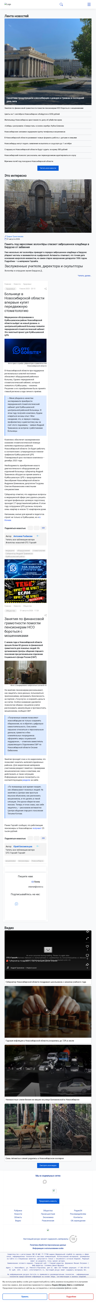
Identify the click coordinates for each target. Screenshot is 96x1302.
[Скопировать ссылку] (43, 528)
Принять (24, 1297)
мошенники (11, 861)
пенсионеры (23, 861)
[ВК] (30, 528)
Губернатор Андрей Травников (19, 553)
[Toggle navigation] (89, 4)
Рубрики (18, 1210)
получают (37, 828)
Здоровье (27, 284)
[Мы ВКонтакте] (25, 568)
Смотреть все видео (48, 1165)
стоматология (39, 550)
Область (18, 1217)
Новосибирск (37, 861)
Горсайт (21, 853)
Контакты (78, 1217)
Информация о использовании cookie (48, 1248)
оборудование (23, 550)
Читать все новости (48, 168)
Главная (7, 284)
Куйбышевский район (15, 556)
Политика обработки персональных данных (48, 1245)
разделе (26, 780)
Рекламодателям (78, 1214)
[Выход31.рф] (25, 591)
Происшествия (48, 1214)
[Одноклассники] (37, 528)
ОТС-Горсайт (30, 542)
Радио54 (78, 1210)
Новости (17, 284)
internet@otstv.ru (35, 887)
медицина (10, 550)
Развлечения (48, 1220)
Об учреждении (78, 1220)
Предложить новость (48, 1201)
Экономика (48, 1217)
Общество (27, 606)
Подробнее (71, 1297)
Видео (18, 1220)
